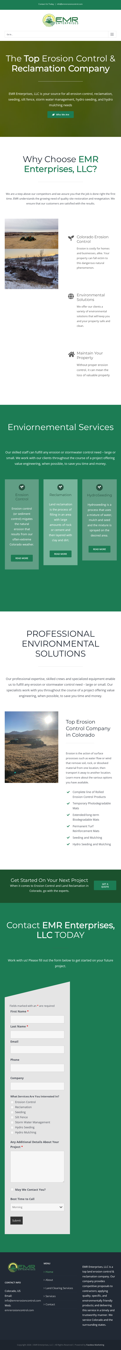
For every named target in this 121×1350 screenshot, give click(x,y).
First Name (19, 1011)
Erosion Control (25, 1102)
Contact (50, 1304)
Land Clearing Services (59, 1288)
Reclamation (23, 1107)
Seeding (20, 1112)
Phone (14, 1060)
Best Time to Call (22, 1199)
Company (17, 1078)
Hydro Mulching (25, 1132)
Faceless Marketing (95, 1344)
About (49, 1280)
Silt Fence (21, 1117)
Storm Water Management (32, 1122)
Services (51, 1296)
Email (14, 1041)
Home (49, 1272)
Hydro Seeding (25, 1127)
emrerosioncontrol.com (19, 1310)
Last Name (19, 1026)
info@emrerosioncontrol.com (70, 4)
